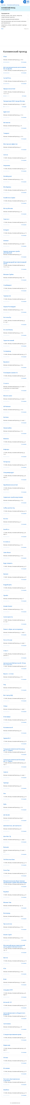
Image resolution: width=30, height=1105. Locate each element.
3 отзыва (24, 106)
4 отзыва (24, 96)
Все (2, 28)
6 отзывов (23, 72)
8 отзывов (23, 62)
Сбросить (26, 28)
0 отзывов (23, 117)
